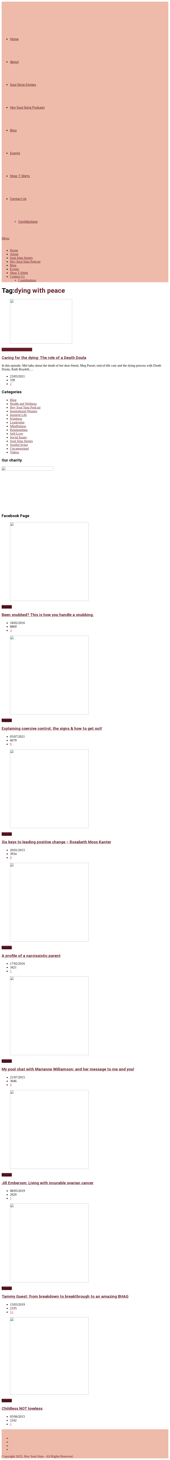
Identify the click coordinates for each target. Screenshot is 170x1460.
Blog (13, 130)
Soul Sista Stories (23, 85)
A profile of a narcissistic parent (31, 955)
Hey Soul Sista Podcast (27, 108)
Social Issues (18, 437)
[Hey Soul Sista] (4, 243)
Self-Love (16, 433)
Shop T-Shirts (20, 176)
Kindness (16, 418)
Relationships (19, 430)
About (14, 62)
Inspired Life (18, 415)
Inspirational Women (23, 411)
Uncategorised (19, 448)
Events (15, 153)
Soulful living (19, 445)
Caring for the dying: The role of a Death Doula (44, 357)
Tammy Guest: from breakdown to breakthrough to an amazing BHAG (65, 1296)
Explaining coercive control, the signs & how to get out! (52, 728)
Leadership (17, 422)
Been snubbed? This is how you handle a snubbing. (48, 615)
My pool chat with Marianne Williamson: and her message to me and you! (68, 1069)
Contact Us (18, 199)
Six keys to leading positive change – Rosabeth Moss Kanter (56, 842)
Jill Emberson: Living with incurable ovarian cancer (48, 1183)
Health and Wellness (23, 403)
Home (14, 39)
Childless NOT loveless (22, 1408)
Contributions (28, 222)
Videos (14, 452)
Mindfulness (18, 426)
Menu (5, 238)
